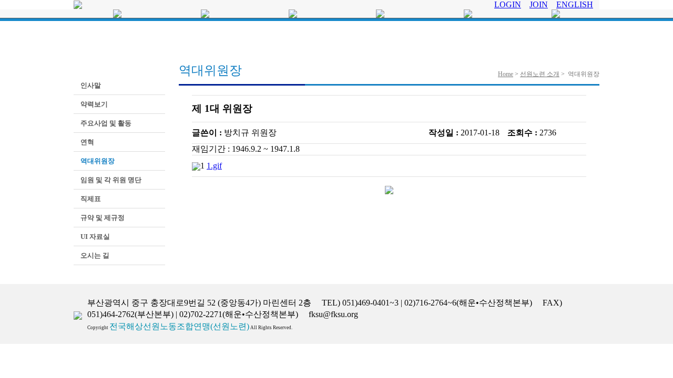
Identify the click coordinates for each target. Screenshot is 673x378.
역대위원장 (97, 161)
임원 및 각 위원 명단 (110, 180)
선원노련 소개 (539, 74)
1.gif (214, 165)
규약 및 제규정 (102, 218)
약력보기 (93, 104)
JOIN (538, 4)
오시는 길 (94, 255)
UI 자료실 (94, 236)
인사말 (90, 85)
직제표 (90, 199)
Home (505, 74)
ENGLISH (574, 4)
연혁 (86, 142)
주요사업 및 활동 (105, 123)
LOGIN (507, 4)
